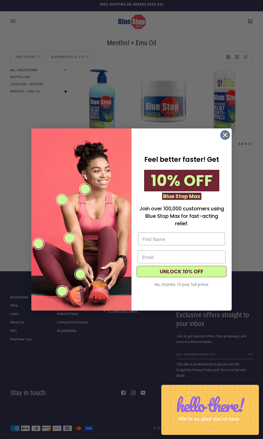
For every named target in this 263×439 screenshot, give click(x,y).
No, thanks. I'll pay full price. (181, 284)
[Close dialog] (225, 134)
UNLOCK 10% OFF (181, 271)
